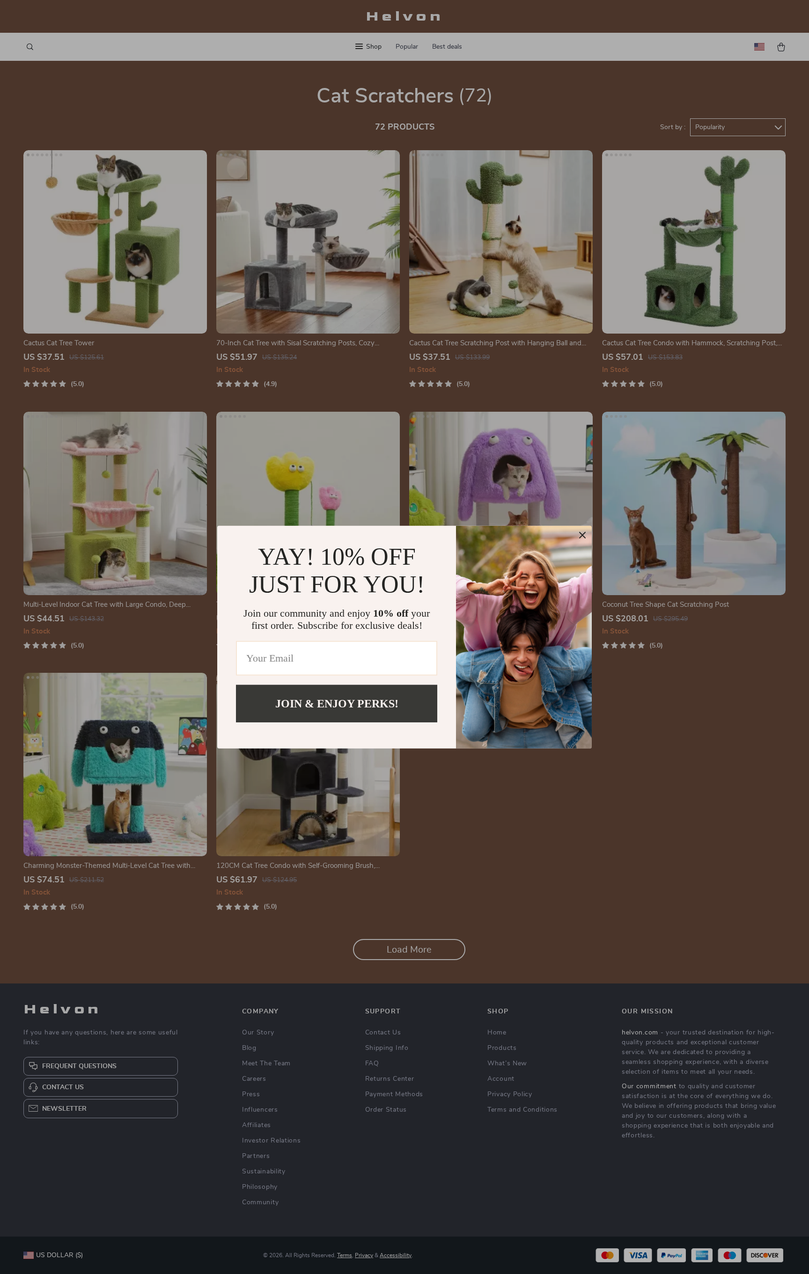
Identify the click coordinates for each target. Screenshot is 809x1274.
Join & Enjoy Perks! (336, 703)
